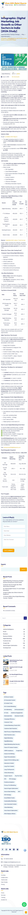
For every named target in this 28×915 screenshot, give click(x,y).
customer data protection (10, 728)
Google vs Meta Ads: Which (17, 681)
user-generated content (10, 804)
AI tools (6, 712)
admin (18, 73)
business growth (19, 715)
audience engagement (16, 712)
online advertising (8, 772)
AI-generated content (9, 700)
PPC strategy (12, 779)
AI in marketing (8, 709)
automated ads (8, 715)
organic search (8, 775)
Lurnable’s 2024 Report (11, 136)
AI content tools (8, 703)
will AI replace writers (9, 813)
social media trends (9, 797)
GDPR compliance (8, 750)
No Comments (15, 76)
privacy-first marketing (10, 785)
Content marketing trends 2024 (12, 725)
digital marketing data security (12, 744)
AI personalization (19, 709)
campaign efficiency (9, 719)
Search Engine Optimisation (10, 645)
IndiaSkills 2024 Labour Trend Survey (15, 240)
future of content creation (11, 747)
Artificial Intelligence (8, 629)
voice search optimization (10, 810)
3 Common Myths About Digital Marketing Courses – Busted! (13, 597)
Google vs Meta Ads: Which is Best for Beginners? (13, 593)
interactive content (9, 763)
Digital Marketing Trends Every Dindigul (16, 661)
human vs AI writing (9, 753)
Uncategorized (7, 647)
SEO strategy (7, 794)
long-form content (9, 766)
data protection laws (9, 734)
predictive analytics (9, 782)
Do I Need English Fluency (16, 674)
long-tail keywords (9, 769)
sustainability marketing (10, 801)
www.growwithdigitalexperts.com (12, 447)
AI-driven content (8, 697)
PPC (5, 779)
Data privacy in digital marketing (12, 731)
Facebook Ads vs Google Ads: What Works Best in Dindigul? (12, 585)
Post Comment (8, 550)
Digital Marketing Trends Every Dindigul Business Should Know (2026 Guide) (13, 581)
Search (3, 564)
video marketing (8, 807)
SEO (19, 791)
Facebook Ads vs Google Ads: (16, 667)
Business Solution (7, 636)
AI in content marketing (10, 706)
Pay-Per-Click (18, 775)
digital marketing (8, 738)
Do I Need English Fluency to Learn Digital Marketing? (14, 589)
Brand (4, 631)
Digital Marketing (6, 73)
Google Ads (6, 643)
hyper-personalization (9, 757)
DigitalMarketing (8, 741)
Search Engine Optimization (11, 788)
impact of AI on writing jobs (11, 760)
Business (5, 634)
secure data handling (9, 791)
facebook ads (7, 640)
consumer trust (8, 722)
